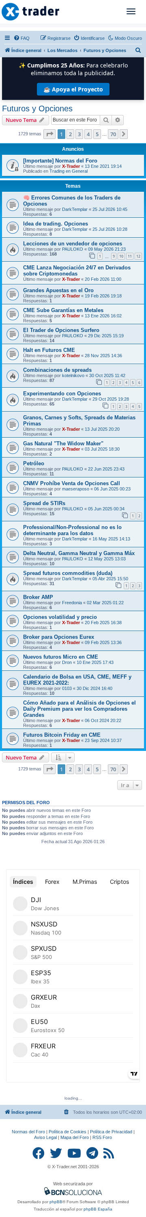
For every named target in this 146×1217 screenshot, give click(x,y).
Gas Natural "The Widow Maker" (63, 443)
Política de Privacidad (111, 1131)
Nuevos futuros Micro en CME (60, 657)
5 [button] (97, 134)
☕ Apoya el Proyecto (73, 89)
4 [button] (88, 134)
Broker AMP (38, 597)
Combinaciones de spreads (57, 370)
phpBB (55, 1202)
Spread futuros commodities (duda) (67, 573)
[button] (49, 134)
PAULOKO (72, 249)
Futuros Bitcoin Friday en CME (62, 735)
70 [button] (113, 134)
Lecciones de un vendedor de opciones (72, 244)
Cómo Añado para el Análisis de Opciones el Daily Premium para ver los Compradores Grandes (79, 709)
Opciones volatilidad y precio (60, 617)
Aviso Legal (45, 1137)
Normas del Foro (28, 1131)
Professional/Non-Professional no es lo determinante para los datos (72, 530)
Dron (67, 662)
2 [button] (70, 134)
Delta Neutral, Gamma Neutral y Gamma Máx (79, 553)
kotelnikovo (73, 375)
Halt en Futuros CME (49, 350)
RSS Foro (102, 1137)
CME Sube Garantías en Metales (63, 310)
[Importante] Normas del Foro (60, 161)
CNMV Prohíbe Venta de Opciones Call (71, 483)
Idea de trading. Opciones (55, 224)
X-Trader (71, 166)
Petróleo (33, 463)
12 (138, 256)
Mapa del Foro (74, 1137)
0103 (67, 688)
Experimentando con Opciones (62, 393)
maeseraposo (75, 488)
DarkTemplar (75, 209)
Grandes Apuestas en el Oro (58, 290)
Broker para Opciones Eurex (58, 637)
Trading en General (68, 171)
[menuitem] (21, 38)
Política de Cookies (67, 1131)
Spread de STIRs (44, 503)
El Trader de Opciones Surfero (61, 330)
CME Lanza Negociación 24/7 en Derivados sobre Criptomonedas (77, 271)
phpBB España (98, 1209)
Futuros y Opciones (37, 108)
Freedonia (72, 602)
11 (130, 256)
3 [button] (79, 134)
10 (121, 256)
